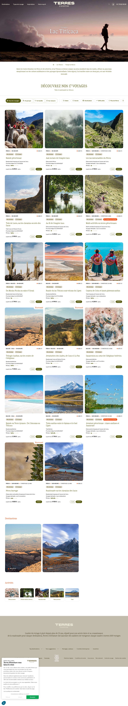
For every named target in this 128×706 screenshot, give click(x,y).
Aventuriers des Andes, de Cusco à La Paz (63, 355)
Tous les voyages (14, 101)
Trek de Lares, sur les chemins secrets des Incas (23, 224)
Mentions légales (68, 658)
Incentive (96, 649)
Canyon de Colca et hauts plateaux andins (103, 290)
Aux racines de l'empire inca (58, 158)
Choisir (20, 697)
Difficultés (101, 100)
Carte (32, 169)
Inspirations (31, 4)
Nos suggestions (51, 649)
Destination (88, 100)
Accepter (32, 697)
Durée (76, 100)
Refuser (8, 697)
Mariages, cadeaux (67, 649)
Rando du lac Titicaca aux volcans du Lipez (63, 290)
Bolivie (13, 568)
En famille (40, 101)
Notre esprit (42, 4)
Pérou (50, 568)
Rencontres (57, 599)
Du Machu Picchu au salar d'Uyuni (20, 290)
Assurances (91, 658)
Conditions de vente (80, 658)
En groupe (28, 101)
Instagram (39, 658)
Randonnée (42, 599)
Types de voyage (18, 4)
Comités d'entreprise (83, 649)
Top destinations (34, 649)
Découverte (11, 599)
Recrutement (99, 658)
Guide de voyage (109, 658)
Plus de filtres (114, 100)
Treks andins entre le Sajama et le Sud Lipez (61, 424)
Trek (72, 599)
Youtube (46, 658)
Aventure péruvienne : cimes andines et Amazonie (102, 424)
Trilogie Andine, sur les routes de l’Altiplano (20, 356)
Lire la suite (64, 74)
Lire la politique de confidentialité (11, 691)
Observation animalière (27, 599)
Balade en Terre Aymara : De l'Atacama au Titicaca (23, 424)
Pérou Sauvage (12, 490)
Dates (66, 100)
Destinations (6, 4)
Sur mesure (52, 101)
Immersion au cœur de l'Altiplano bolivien (103, 355)
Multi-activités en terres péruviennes (101, 223)
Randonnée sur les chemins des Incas (61, 490)
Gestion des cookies (120, 658)
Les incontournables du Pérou (98, 158)
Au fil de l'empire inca (55, 223)
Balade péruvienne (14, 158)
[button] (4, 703)
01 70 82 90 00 (121, 4)
